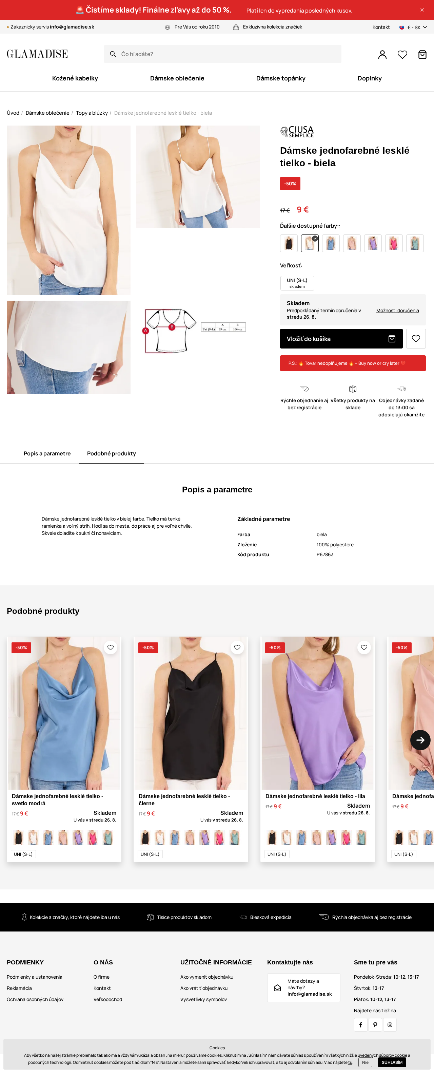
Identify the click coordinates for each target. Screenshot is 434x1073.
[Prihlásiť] (382, 54)
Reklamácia (19, 988)
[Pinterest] (375, 1025)
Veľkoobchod (108, 999)
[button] (422, 10)
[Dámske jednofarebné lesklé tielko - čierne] (18, 837)
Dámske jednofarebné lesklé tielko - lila (315, 796)
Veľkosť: (291, 265)
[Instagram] (390, 1025)
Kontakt (381, 27)
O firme (102, 977)
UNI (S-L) (23, 854)
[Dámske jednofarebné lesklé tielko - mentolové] (107, 837)
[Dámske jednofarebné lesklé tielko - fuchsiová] (92, 837)
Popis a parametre (47, 453)
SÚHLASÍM (392, 1062)
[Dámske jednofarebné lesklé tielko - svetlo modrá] (48, 837)
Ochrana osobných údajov (35, 999)
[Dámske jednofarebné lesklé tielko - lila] (78, 837)
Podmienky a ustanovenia (34, 977)
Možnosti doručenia (397, 310)
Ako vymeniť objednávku (206, 977)
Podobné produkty (111, 453)
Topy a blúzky (92, 112)
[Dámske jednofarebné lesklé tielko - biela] (33, 837)
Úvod (13, 112)
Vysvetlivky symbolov (203, 999)
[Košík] (422, 54)
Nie (365, 1062)
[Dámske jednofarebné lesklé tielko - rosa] (63, 837)
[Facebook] (361, 1025)
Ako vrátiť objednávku (204, 988)
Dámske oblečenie (48, 112)
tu (350, 1062)
